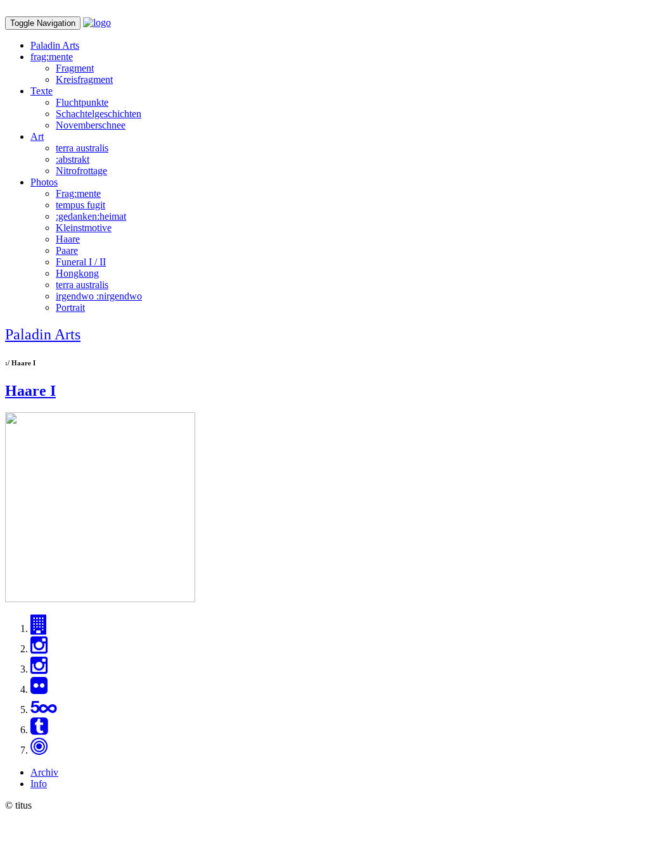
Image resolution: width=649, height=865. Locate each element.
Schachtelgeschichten (98, 113)
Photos (44, 182)
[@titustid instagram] (39, 648)
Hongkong (77, 273)
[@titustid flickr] (39, 689)
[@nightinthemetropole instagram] (39, 669)
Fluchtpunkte (82, 102)
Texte (41, 90)
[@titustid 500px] (43, 709)
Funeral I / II (81, 261)
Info (38, 783)
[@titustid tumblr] (39, 729)
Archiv (44, 772)
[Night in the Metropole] (39, 628)
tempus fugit (80, 204)
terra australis (82, 147)
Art (37, 136)
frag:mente (51, 56)
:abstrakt (72, 159)
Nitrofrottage (81, 170)
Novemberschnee (90, 125)
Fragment (75, 68)
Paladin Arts (54, 45)
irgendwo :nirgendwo (99, 296)
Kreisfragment (84, 79)
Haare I (30, 390)
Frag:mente (78, 193)
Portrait (70, 307)
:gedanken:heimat (91, 216)
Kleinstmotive (84, 227)
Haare (68, 239)
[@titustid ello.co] (39, 750)
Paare (67, 250)
